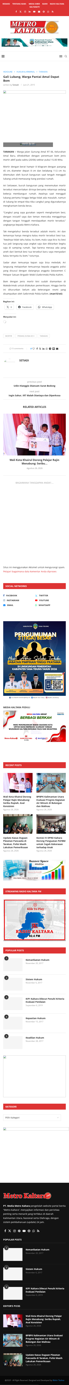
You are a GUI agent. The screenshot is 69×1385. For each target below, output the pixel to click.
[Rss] (52, 11)
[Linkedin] (29, 11)
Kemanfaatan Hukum (37, 959)
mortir (8, 336)
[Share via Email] (57, 348)
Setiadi (16, 84)
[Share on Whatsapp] (47, 348)
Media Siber (34, 4)
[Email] (39, 11)
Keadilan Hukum (35, 1037)
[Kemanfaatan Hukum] (12, 964)
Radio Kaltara (57, 4)
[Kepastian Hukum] (12, 1023)
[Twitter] (20, 11)
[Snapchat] (44, 11)
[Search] (65, 56)
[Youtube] (34, 11)
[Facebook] (16, 11)
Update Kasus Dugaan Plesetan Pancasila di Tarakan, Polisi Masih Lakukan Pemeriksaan (15, 842)
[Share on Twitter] (40, 348)
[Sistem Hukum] (12, 984)
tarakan (44, 336)
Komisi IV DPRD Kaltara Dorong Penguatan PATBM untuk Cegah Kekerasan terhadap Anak (50, 842)
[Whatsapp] (48, 11)
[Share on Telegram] (50, 348)
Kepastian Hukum (36, 1018)
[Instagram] (25, 11)
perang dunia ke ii (25, 336)
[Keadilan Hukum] (12, 1042)
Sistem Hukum (34, 979)
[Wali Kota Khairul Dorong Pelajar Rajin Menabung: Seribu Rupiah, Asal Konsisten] (34, 434)
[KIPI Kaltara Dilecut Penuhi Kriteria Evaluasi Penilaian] (12, 1003)
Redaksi (6, 4)
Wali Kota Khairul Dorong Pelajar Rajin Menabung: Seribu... (34, 461)
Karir (44, 4)
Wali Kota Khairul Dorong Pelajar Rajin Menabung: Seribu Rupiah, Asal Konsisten (17, 801)
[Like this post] (33, 348)
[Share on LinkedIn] (43, 348)
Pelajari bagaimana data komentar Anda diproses (29, 571)
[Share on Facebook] (37, 348)
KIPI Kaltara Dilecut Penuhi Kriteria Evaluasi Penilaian (45, 1000)
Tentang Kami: (19, 4)
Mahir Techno (58, 1380)
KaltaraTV (35, 7)
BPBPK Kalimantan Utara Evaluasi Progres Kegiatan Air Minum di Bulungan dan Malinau (50, 801)
